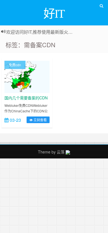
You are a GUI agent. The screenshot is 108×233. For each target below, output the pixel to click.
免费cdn (15, 64)
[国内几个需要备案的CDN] (27, 76)
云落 (61, 152)
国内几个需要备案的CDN (26, 97)
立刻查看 (40, 119)
